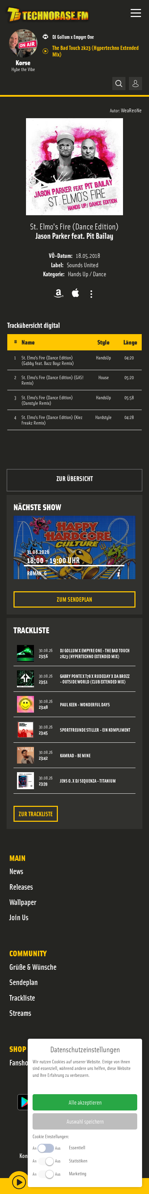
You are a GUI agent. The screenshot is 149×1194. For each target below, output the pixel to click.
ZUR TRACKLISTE (36, 814)
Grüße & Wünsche (32, 966)
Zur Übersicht (74, 478)
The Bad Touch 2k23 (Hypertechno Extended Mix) (95, 51)
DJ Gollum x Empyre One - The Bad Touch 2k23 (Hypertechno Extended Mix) (95, 653)
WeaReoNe (131, 109)
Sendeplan (23, 981)
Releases (21, 886)
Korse (23, 62)
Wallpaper (22, 901)
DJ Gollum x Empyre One (73, 36)
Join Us (18, 917)
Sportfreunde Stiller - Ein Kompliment (95, 730)
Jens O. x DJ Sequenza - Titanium (88, 781)
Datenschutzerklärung (96, 1086)
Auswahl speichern (85, 1121)
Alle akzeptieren (85, 1102)
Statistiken (78, 1160)
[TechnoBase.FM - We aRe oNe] (47, 24)
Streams (20, 1012)
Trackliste (22, 997)
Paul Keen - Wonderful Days (85, 704)
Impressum (63, 1086)
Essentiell (77, 1147)
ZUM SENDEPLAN (74, 599)
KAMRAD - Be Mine (75, 755)
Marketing (77, 1173)
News (16, 870)
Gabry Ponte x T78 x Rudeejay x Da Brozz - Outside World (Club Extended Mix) (95, 679)
